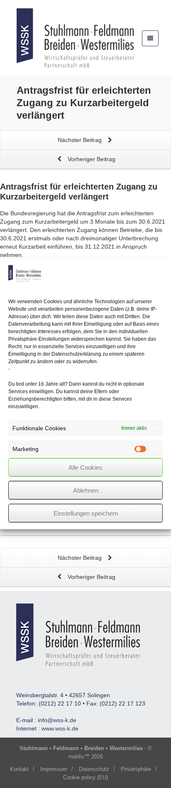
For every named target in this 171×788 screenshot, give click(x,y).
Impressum (53, 769)
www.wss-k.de (60, 728)
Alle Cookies (85, 467)
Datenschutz (94, 769)
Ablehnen (85, 490)
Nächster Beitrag (80, 140)
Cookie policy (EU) (85, 777)
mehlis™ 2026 (85, 756)
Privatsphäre (136, 769)
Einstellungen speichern (86, 512)
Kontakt (19, 769)
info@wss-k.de (57, 720)
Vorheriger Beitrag (90, 159)
